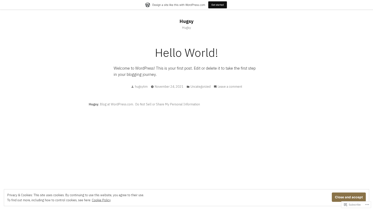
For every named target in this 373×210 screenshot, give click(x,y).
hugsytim (141, 86)
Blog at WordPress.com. (117, 104)
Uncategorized (200, 86)
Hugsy (186, 21)
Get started (217, 4)
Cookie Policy (101, 200)
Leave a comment (230, 86)
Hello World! (186, 52)
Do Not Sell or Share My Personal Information (167, 104)
